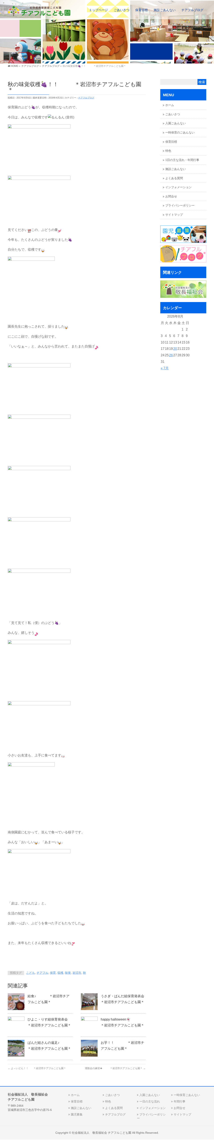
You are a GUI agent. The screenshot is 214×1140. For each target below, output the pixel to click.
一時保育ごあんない (187, 1095)
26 (171, 355)
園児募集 (77, 1114)
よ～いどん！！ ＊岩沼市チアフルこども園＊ (37, 1068)
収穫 (60, 972)
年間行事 (179, 1101)
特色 (168, 150)
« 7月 (165, 368)
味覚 (68, 972)
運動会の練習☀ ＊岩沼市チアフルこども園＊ (115, 1068)
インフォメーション (178, 187)
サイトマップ (174, 214)
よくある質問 (174, 178)
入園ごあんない (175, 123)
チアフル (42, 972)
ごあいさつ (172, 114)
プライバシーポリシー (180, 205)
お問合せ (171, 196)
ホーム (169, 105)
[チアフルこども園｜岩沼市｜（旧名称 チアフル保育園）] (39, 11)
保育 (53, 972)
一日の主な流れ (149, 1101)
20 (175, 348)
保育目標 (171, 141)
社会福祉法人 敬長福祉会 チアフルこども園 (101, 1132)
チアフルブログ (86, 97)
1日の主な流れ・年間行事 (182, 160)
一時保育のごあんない (180, 132)
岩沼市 (77, 972)
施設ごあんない (175, 169)
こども (30, 972)
